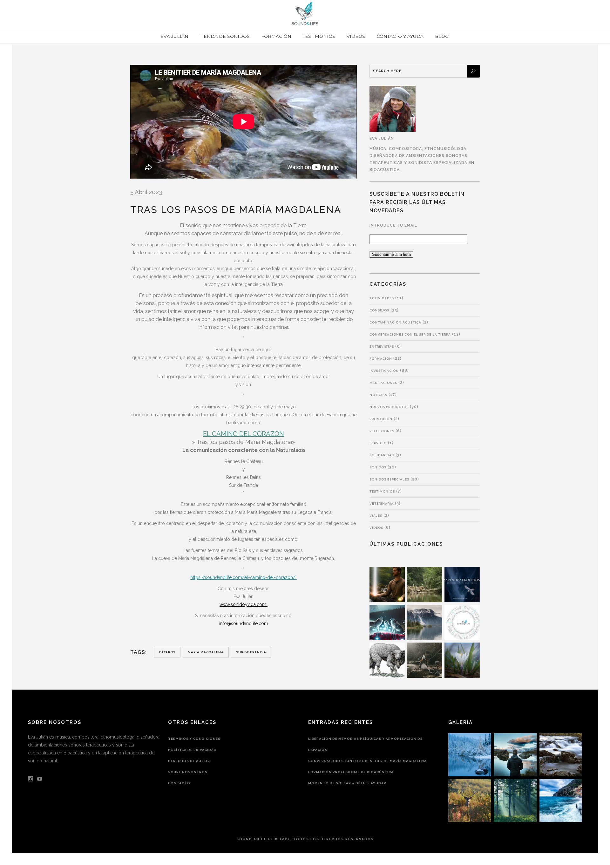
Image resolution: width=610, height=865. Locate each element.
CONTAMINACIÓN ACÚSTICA (395, 322)
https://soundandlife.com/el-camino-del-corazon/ (243, 577)
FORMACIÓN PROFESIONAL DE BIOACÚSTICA (351, 772)
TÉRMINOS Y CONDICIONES (194, 738)
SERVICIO (378, 443)
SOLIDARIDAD (381, 455)
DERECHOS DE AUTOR (189, 761)
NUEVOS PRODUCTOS (389, 407)
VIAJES (375, 515)
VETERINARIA (381, 503)
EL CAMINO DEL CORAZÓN (243, 434)
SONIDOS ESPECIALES (389, 479)
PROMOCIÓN (380, 419)
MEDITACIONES (383, 383)
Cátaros (167, 652)
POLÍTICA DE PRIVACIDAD (192, 750)
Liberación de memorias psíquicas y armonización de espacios (365, 744)
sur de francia (251, 652)
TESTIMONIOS (382, 491)
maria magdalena (206, 652)
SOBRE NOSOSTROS (187, 772)
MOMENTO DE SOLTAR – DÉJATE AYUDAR (347, 783)
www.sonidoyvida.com (244, 604)
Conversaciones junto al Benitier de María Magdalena (367, 761)
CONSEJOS (379, 310)
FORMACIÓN (380, 358)
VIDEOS (376, 527)
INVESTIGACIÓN (384, 370)
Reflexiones (381, 431)
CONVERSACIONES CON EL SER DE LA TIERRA (410, 334)
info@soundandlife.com (243, 623)
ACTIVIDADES (381, 298)
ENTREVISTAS (381, 346)
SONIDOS (377, 467)
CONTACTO (179, 783)
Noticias (378, 395)
